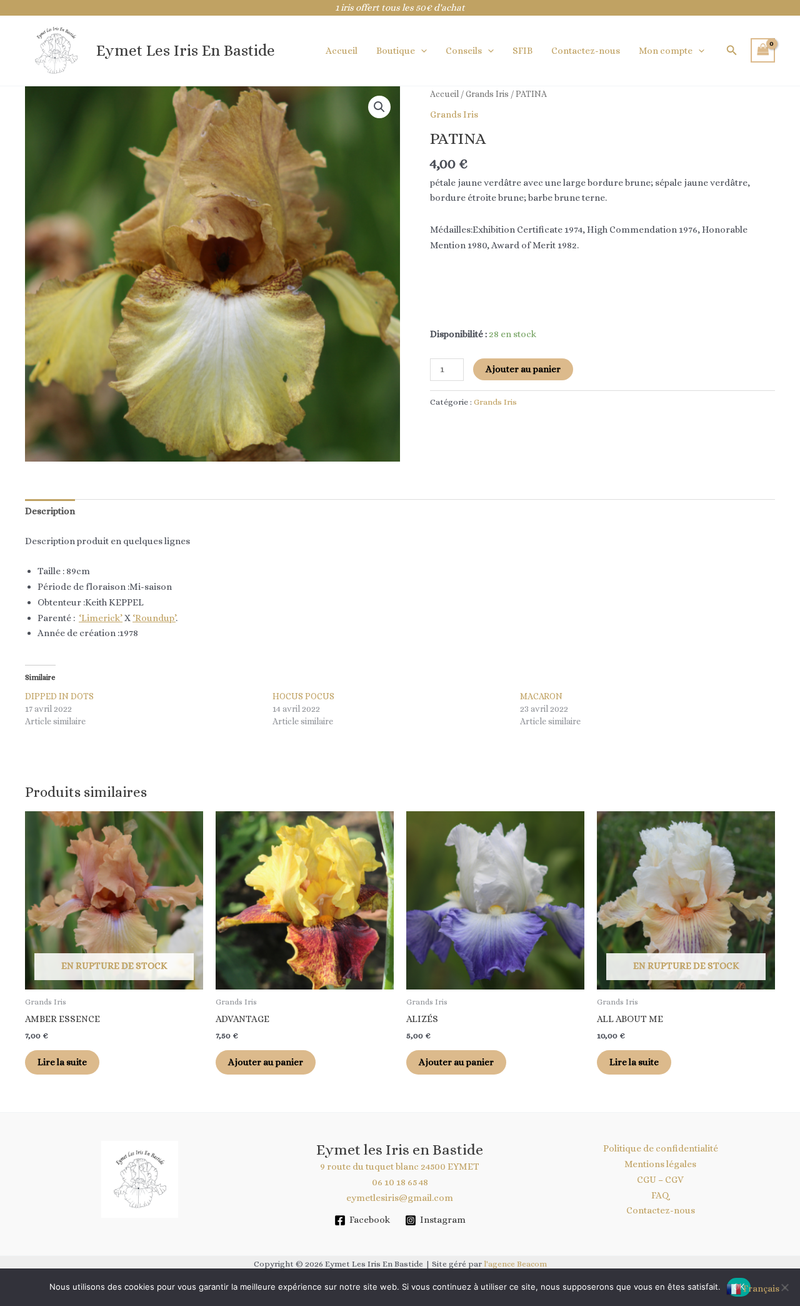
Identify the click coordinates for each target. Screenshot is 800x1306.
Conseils (464, 50)
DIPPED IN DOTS (59, 696)
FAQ (660, 1195)
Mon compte (665, 50)
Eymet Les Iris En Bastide (185, 50)
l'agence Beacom (515, 1263)
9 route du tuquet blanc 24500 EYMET (399, 1166)
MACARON (541, 696)
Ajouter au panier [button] (265, 1062)
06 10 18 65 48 (400, 1182)
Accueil (342, 50)
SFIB (522, 50)
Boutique (395, 50)
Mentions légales (660, 1164)
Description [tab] (50, 511)
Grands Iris (487, 94)
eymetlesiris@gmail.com (399, 1197)
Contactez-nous (585, 50)
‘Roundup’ (154, 618)
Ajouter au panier (523, 369)
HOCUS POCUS (303, 696)
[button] (421, 51)
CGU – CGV (660, 1179)
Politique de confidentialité (660, 1148)
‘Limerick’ (100, 618)
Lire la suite (62, 1062)
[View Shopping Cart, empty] (763, 50)
